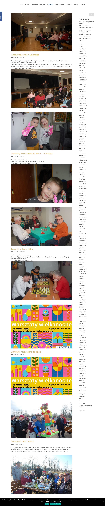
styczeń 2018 (82, 262)
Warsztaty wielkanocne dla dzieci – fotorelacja (31, 153)
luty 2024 (81, 96)
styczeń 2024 (82, 98)
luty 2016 (81, 297)
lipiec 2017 (81, 276)
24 (55, 199)
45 (69, 488)
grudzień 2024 (82, 75)
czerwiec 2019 (82, 221)
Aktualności (34, 4)
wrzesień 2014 (82, 319)
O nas (27, 4)
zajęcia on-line (82, 410)
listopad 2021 (82, 157)
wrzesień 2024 (82, 82)
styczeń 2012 (82, 387)
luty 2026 (81, 46)
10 (23, 488)
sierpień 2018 (82, 245)
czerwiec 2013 (82, 354)
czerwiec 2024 (82, 87)
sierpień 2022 (82, 136)
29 (48, 488)
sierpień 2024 (82, 84)
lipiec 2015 (81, 307)
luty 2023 (81, 122)
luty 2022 (81, 150)
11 (38, 199)
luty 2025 (81, 70)
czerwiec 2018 (82, 250)
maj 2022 (81, 143)
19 (35, 488)
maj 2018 (81, 252)
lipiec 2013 (81, 352)
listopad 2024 (82, 77)
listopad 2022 (82, 129)
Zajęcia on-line (59, 4)
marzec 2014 (82, 333)
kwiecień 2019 (82, 226)
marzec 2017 (82, 285)
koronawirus (82, 403)
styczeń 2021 (82, 179)
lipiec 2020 (81, 193)
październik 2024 (83, 79)
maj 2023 (81, 115)
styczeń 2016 (82, 300)
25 (56, 199)
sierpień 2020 (82, 191)
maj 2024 (81, 89)
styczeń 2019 (82, 233)
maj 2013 (81, 356)
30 (49, 488)
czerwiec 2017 (82, 278)
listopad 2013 (82, 342)
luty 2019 (81, 231)
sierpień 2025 (82, 60)
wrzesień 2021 (82, 162)
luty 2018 (81, 259)
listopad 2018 (82, 238)
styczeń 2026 (82, 49)
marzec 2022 (82, 148)
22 (52, 199)
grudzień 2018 (82, 236)
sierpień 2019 (82, 219)
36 (57, 488)
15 (43, 199)
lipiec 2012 (81, 375)
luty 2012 (81, 385)
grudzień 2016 (82, 293)
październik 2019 (83, 214)
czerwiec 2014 (82, 326)
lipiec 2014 (81, 323)
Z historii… (69, 4)
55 (45, 490)
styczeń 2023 (82, 124)
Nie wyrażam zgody (55, 503)
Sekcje (42, 4)
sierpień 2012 (82, 373)
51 (40, 490)
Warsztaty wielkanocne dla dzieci (26, 351)
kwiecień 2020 (82, 200)
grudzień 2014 (82, 311)
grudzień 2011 (82, 390)
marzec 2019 (82, 229)
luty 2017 (81, 288)
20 (36, 488)
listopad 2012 (82, 371)
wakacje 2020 (82, 408)
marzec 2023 (82, 120)
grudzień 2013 (82, 340)
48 (36, 490)
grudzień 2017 (82, 264)
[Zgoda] (103, 502)
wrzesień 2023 (82, 108)
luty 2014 (81, 335)
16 (31, 488)
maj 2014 (81, 328)
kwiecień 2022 (82, 146)
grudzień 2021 (82, 155)
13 (27, 488)
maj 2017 (81, 281)
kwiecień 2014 (82, 330)
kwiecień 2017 (82, 283)
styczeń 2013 (82, 366)
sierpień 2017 (82, 274)
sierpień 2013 (82, 349)
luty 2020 (81, 205)
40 (62, 488)
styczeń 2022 (82, 153)
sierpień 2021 (82, 165)
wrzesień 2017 (82, 271)
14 (42, 199)
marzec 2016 (82, 295)
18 (47, 199)
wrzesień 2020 (82, 188)
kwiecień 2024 (82, 91)
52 (41, 490)
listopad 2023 (82, 103)
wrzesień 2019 (82, 217)
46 (70, 488)
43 (66, 488)
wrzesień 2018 (82, 243)
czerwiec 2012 (82, 378)
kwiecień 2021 (82, 174)
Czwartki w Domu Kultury (23, 249)
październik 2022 (83, 131)
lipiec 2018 (81, 248)
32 (52, 488)
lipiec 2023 (81, 110)
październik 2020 (83, 186)
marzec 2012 (82, 382)
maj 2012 (81, 380)
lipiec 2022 (81, 139)
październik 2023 (83, 105)
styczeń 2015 (82, 309)
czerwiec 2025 (82, 63)
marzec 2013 (82, 361)
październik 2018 (83, 240)
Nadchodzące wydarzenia (85, 405)
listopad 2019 (82, 212)
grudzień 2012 (82, 368)
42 (65, 488)
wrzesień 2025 (82, 58)
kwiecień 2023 (82, 117)
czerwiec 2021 (82, 169)
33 (53, 488)
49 (37, 490)
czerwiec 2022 (82, 141)
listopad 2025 (82, 53)
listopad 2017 (82, 266)
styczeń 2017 (82, 290)
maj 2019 (81, 224)
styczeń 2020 (82, 207)
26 (44, 488)
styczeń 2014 (82, 338)
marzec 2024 (82, 94)
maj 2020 (81, 198)
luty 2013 (81, 364)
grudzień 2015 (82, 302)
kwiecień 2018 (82, 255)
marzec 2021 (82, 176)
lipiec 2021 (81, 167)
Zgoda (46, 503)
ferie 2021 (81, 398)
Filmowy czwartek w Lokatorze (25, 54)
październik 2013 (83, 345)
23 (40, 488)
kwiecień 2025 (82, 68)
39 (61, 488)
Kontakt (82, 4)
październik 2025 (83, 56)
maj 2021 (81, 172)
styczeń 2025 (82, 72)
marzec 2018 (82, 257)
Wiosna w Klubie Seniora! (22, 441)
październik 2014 (83, 316)
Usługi (76, 4)
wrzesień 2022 (82, 134)
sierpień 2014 (82, 321)
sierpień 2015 (82, 304)
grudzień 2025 (82, 51)
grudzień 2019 (82, 210)
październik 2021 (83, 160)
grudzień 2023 (82, 101)
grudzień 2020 (82, 181)
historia (81, 401)
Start (21, 4)
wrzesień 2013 (82, 347)
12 (39, 199)
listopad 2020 (82, 184)
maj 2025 (81, 65)
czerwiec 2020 (82, 195)
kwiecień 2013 (82, 359)
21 (51, 199)
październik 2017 (83, 269)
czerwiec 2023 (82, 113)
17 (32, 488)
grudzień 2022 (82, 127)
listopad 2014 (82, 314)
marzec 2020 (82, 203)
